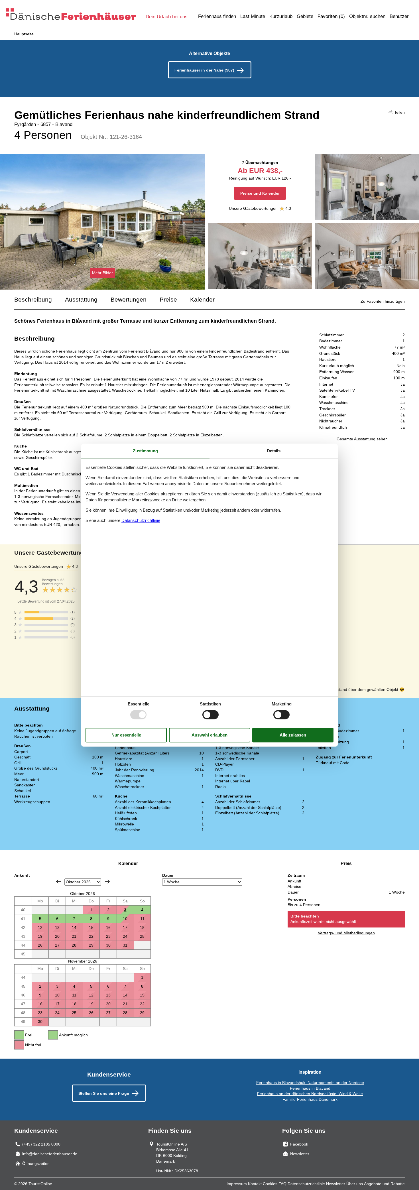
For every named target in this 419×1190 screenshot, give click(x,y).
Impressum (237, 1183)
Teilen (399, 112)
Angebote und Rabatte (384, 1183)
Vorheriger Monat (58, 881)
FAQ (282, 1183)
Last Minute (252, 16)
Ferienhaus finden (217, 16)
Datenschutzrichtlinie (306, 1183)
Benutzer (399, 16)
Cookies (270, 1183)
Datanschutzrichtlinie (140, 520)
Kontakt (255, 1183)
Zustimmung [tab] (145, 450)
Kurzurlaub (280, 16)
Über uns (354, 1183)
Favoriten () (331, 16)
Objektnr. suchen (367, 16)
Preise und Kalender (260, 193)
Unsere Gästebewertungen (253, 208)
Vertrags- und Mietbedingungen (346, 933)
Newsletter (335, 1183)
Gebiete (305, 16)
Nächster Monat (107, 881)
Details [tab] (273, 450)
